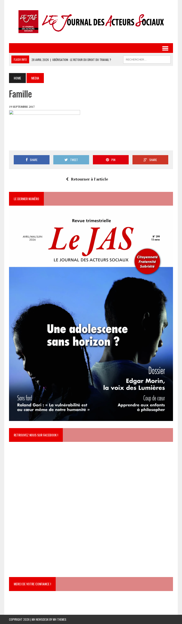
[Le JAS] (91, 21)
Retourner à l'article (89, 179)
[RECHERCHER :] (147, 59)
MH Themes (59, 619)
